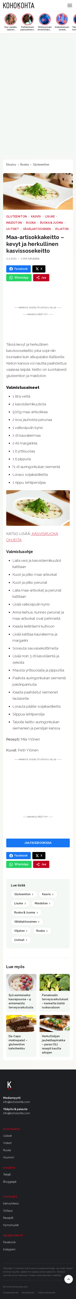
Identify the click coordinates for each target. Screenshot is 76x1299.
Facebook (9, 1242)
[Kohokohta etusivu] (18, 5)
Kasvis (36, 216)
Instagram (9, 1249)
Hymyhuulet (11, 1225)
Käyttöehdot (27, 1292)
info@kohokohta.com (16, 1102)
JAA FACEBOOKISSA (37, 842)
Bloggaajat (9, 1181)
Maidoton (14, 222)
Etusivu (11, 164)
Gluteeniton (41, 164)
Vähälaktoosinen (37, 229)
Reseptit (8, 1217)
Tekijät (7, 1174)
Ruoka (24, 164)
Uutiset (12, 229)
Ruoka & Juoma (51, 222)
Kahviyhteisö (11, 1203)
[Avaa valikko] (70, 5)
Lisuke (50, 216)
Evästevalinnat (10, 1292)
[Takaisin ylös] (68, 1279)
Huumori (8, 1157)
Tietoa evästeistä (46, 1292)
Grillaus (8, 1210)
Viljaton (62, 229)
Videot (7, 1143)
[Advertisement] (38, 788)
